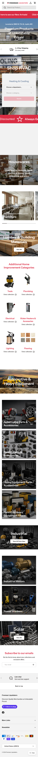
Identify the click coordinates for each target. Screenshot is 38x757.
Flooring (28, 348)
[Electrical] (10, 307)
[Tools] (10, 280)
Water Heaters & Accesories (28, 319)
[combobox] (19, 7)
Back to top (19, 686)
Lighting (10, 348)
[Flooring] (28, 337)
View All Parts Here (19, 541)
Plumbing (28, 291)
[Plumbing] (28, 280)
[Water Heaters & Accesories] (28, 307)
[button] (35, 3)
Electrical (10, 318)
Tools (10, 291)
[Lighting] (10, 337)
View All (19, 249)
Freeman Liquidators (11, 752)
